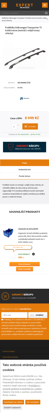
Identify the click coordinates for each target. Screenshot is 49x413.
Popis (24, 163)
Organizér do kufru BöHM (28, 229)
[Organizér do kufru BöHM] (8, 233)
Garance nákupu (9, 351)
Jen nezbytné (33, 402)
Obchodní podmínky (10, 357)
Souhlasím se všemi (13, 402)
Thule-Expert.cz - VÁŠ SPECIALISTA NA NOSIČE (24, 6)
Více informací (24, 264)
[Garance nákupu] (24, 151)
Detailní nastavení (12, 407)
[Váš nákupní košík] (45, 5)
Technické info (24, 169)
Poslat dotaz (24, 176)
